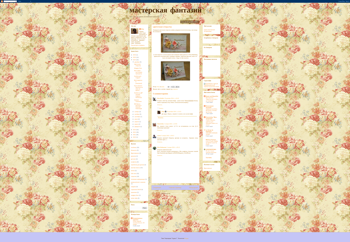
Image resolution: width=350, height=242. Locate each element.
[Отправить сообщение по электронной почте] (168, 86)
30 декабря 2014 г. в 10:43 (172, 98)
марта (137, 124)
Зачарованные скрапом (137, 218)
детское (133, 159)
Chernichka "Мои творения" (211, 117)
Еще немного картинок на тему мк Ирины (138, 88)
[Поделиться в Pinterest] (178, 87)
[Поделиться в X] (175, 87)
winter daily (134, 198)
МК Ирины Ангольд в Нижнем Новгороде (138, 106)
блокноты (134, 150)
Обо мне (133, 173)
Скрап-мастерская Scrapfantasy (209, 30)
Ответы (161, 108)
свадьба (133, 186)
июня (136, 119)
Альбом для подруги (137, 76)
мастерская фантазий (166, 10)
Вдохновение (135, 153)
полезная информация (138, 179)
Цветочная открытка (137, 64)
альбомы (133, 147)
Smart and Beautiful (212, 96)
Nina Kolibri (160, 98)
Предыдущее (193, 187)
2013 (134, 129)
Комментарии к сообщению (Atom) (180, 193)
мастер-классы (135, 167)
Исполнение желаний (210, 106)
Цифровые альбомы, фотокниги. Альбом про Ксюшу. (211, 110)
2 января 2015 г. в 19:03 (170, 124)
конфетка (134, 162)
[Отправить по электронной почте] (172, 87)
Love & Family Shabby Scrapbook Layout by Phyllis (212, 142)
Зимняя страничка (138, 100)
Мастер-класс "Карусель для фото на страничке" (211, 99)
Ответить (159, 105)
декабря (137, 62)
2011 (134, 134)
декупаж (133, 156)
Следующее (157, 187)
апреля (137, 121)
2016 (134, 55)
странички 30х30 (136, 189)
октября (137, 114)
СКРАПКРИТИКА (211, 149)
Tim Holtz (209, 157)
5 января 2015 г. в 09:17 (167, 135)
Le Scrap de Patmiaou (209, 130)
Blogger (186, 238)
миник (133, 170)
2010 (134, 137)
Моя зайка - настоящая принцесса (138, 72)
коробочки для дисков (137, 164)
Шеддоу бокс (138, 68)
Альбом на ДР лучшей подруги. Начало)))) (138, 95)
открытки (175, 89)
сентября (137, 116)
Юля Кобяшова (161, 147)
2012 (134, 132)
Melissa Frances (211, 139)
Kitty (163, 111)
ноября (137, 111)
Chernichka (160, 124)
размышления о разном (138, 182)
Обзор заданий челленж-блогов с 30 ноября (138, 222)
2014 (134, 59)
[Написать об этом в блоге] (173, 87)
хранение (134, 192)
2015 (134, 57)
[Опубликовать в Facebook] (177, 87)
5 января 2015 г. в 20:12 (173, 147)
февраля (137, 126)
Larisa (159, 135)
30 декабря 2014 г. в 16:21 (174, 111)
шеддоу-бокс (135, 195)
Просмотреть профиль (138, 45)
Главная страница (175, 187)
